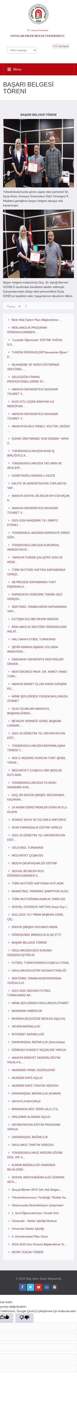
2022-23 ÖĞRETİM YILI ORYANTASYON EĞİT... (36, 837)
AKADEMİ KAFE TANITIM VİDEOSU (35, 1085)
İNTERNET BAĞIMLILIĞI (28, 1034)
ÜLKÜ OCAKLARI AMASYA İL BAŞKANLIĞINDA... (28, 711)
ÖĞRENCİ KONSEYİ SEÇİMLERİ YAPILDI (39, 1049)
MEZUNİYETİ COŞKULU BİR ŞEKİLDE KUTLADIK (34, 772)
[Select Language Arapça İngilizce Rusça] (21, 49)
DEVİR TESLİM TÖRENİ (27, 1252)
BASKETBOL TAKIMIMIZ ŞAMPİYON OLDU (40, 891)
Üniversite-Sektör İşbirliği (28, 1228)
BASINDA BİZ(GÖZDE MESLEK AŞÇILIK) (38, 1018)
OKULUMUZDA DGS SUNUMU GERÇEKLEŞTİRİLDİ (29, 953)
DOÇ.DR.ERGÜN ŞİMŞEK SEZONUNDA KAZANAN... (35, 797)
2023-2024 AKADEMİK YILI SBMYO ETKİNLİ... (32, 523)
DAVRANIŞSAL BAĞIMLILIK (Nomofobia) (38, 1042)
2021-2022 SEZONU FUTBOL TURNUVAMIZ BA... (29, 993)
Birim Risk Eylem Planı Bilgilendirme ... (37, 319)
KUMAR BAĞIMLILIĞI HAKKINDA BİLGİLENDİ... (31, 1167)
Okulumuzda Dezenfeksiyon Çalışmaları (38, 1205)
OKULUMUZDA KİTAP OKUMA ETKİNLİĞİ (39, 970)
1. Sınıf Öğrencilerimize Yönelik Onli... (36, 1213)
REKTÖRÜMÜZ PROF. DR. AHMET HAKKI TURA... (37, 674)
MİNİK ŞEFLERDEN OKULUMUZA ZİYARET (40, 1003)
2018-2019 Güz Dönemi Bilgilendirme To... (39, 1244)
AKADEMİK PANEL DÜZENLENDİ (33, 1070)
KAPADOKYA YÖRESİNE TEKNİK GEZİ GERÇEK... (34, 597)
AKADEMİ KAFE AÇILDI (27, 1077)
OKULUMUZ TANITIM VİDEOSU (33, 1144)
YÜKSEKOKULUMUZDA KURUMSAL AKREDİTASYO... (33, 547)
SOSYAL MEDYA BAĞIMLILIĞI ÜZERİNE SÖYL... (35, 1179)
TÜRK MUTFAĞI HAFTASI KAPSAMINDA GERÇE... (36, 572)
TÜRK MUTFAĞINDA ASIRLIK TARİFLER (38, 899)
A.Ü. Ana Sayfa (61, 46)
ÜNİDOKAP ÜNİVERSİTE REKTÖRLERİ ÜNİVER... (35, 662)
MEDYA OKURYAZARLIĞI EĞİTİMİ (34, 863)
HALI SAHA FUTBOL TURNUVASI (33, 639)
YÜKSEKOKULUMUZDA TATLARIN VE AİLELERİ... (34, 465)
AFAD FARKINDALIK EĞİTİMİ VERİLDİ (37, 827)
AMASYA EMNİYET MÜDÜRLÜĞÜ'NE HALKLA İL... (34, 1060)
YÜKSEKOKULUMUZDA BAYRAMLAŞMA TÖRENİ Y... (36, 748)
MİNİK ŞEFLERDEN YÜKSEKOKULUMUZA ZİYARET (37, 699)
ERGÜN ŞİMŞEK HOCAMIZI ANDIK (35, 927)
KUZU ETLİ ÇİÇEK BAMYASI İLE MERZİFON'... (30, 404)
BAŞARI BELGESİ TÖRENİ (29, 942)
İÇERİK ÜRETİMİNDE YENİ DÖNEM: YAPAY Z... (38, 441)
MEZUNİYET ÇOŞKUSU (27, 855)
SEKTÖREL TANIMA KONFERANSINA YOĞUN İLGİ (34, 980)
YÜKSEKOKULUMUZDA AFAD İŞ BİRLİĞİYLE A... (30, 453)
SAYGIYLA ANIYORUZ (26, 1101)
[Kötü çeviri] (24, 1318)
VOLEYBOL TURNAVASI (27, 847)
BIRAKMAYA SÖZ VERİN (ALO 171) (35, 1109)
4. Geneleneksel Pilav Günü (30, 1236)
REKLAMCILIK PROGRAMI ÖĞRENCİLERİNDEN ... (27, 330)
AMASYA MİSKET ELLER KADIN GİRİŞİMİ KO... (37, 686)
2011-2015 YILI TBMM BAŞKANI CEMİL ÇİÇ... (35, 917)
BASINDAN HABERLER (27, 1010)
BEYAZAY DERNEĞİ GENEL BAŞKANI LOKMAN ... (34, 723)
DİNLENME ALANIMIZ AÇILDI (31, 1116)
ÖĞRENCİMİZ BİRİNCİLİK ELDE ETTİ (36, 934)
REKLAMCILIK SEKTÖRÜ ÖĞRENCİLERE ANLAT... (37, 629)
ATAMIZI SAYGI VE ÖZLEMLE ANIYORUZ (39, 819)
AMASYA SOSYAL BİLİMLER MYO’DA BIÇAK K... (38, 498)
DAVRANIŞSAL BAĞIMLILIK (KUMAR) (36, 1093)
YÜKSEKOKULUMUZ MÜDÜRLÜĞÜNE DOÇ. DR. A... (35, 1155)
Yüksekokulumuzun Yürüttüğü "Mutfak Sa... (40, 1197)
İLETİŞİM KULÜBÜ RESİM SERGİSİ (35, 619)
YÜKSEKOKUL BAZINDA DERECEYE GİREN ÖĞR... (38, 535)
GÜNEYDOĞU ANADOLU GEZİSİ (33, 475)
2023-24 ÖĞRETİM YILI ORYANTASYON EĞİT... (36, 735)
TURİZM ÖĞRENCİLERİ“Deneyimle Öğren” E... (37, 354)
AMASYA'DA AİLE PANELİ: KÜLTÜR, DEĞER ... (38, 428)
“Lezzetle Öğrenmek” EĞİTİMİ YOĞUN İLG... (34, 342)
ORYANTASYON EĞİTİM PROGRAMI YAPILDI (33, 1127)
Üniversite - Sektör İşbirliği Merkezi (34, 1220)
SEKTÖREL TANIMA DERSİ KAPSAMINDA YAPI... (37, 609)
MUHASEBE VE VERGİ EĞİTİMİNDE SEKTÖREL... (33, 367)
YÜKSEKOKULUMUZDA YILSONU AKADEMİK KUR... (31, 785)
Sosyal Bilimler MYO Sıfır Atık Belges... (37, 1189)
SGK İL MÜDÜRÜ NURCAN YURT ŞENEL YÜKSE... (36, 760)
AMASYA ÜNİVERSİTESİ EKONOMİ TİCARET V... (32, 391)
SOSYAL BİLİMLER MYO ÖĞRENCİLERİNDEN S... (25, 873)
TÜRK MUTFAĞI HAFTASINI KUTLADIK (38, 883)
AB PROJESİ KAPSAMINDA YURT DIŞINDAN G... (31, 584)
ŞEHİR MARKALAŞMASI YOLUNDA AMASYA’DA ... (32, 649)
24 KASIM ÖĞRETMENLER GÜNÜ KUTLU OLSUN (37, 809)
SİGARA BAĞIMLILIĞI (26, 1026)
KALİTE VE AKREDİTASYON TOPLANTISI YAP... (36, 486)
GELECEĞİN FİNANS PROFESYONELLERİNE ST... (26, 379)
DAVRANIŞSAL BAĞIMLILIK (30, 1137)
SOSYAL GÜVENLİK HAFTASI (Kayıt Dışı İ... (40, 906)
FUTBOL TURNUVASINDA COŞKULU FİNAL (40, 962)
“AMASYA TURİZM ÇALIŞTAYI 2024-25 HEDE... (35, 560)
